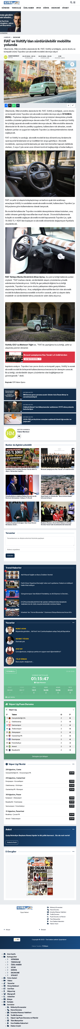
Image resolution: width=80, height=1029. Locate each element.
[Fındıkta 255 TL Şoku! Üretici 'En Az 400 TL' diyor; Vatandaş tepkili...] (22, 458)
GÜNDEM (5, 8)
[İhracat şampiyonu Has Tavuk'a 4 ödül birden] (57, 458)
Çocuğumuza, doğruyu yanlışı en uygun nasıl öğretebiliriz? (38, 652)
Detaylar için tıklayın (40, 756)
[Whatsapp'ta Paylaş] (14, 105)
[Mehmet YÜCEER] (10, 640)
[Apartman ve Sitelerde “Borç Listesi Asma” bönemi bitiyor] (57, 485)
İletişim (43, 929)
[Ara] (71, 3)
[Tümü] (73, 623)
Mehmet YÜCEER (22, 639)
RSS (17, 939)
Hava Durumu (54, 910)
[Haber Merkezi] (11, 433)
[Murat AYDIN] (10, 630)
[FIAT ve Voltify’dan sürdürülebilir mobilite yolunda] (40, 81)
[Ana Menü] (74, 3)
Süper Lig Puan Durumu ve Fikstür (24, 1018)
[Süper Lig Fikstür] (73, 764)
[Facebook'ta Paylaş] (6, 105)
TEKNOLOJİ (16, 8)
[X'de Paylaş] (10, 105)
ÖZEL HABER (28, 8)
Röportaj (11, 991)
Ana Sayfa (11, 954)
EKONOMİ (55, 8)
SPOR (38, 8)
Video (9, 981)
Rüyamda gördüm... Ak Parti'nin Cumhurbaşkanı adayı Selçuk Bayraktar (43, 631)
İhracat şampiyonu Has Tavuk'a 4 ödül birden (57, 469)
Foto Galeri (12, 978)
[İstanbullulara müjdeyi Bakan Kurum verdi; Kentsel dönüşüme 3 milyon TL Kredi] (22, 485)
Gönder (10, 556)
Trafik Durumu (54, 914)
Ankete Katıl (12, 842)
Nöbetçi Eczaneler (56, 907)
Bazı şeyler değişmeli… (25, 662)
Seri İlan (10, 989)
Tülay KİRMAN (21, 659)
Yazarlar (10, 983)
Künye (8, 929)
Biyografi (11, 994)
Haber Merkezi (23, 432)
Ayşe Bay (19, 649)
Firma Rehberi (13, 986)
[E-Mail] (19, 436)
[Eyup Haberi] (11, 2)
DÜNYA (46, 8)
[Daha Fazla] (18, 105)
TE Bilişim (45, 946)
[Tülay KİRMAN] (10, 660)
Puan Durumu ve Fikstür (58, 917)
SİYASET (65, 8)
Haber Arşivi (54, 923)
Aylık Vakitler (11, 697)
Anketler (11, 997)
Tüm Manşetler (55, 919)
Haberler (7, 37)
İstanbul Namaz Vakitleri (58, 912)
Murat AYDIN (21, 629)
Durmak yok (20, 641)
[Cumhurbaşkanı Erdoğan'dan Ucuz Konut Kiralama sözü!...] (22, 511)
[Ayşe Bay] (10, 650)
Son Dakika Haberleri (57, 921)
